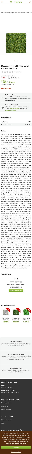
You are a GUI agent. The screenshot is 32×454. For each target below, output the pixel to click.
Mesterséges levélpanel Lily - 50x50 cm (16, 319)
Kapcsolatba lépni (6, 420)
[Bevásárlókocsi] (29, 2)
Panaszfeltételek (6, 403)
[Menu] (2, 2)
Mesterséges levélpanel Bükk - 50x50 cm (26, 319)
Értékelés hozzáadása (16, 290)
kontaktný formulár (10, 110)
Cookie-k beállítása (16, 452)
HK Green (10, 1)
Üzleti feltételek (6, 409)
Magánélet (4, 406)
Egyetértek (16, 447)
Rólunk (3, 423)
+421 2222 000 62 (14, 108)
